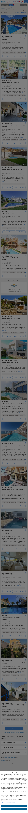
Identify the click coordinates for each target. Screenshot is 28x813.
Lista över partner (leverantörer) (8, 802)
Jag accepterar (14, 806)
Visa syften (14, 811)
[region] (14, 792)
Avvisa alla (14, 809)
